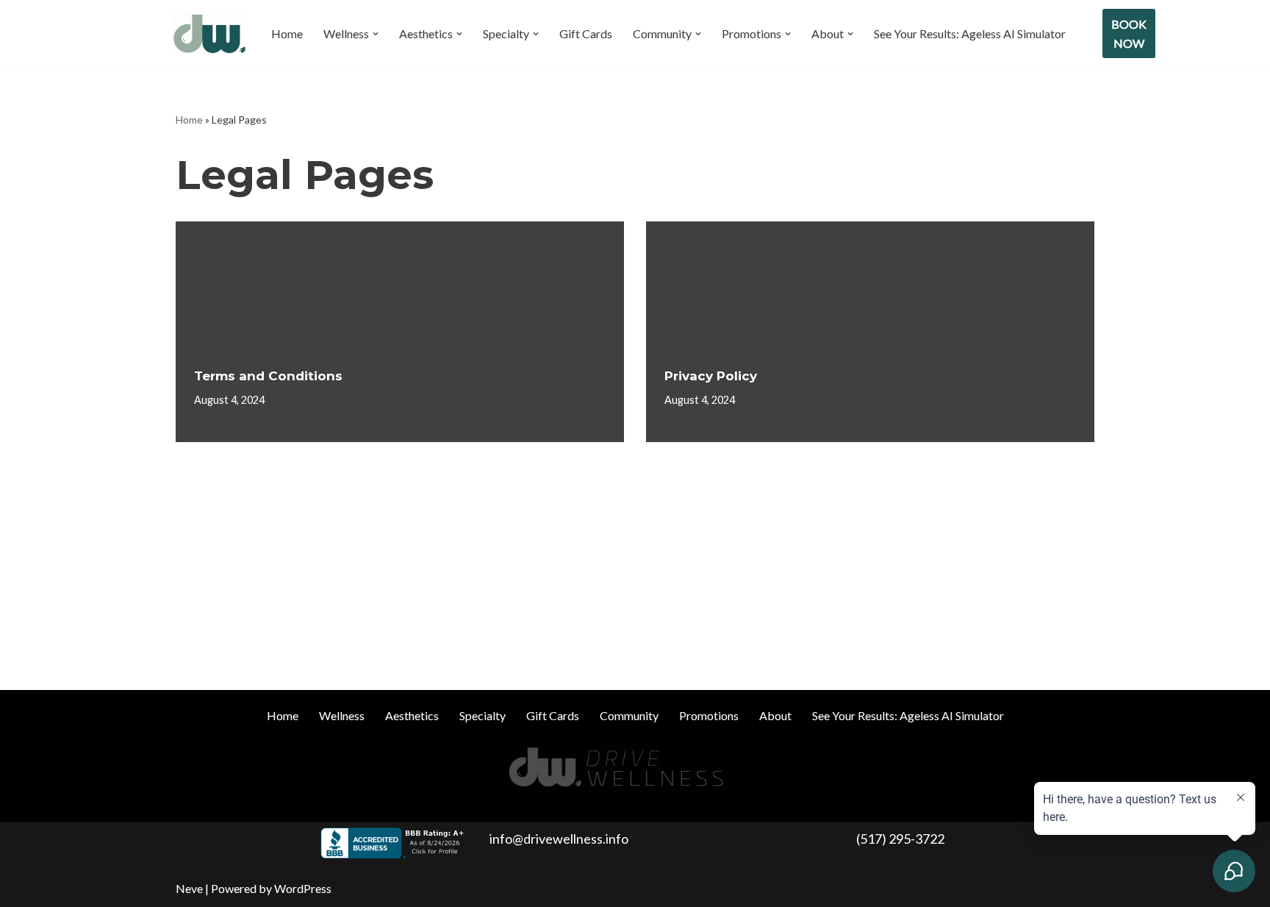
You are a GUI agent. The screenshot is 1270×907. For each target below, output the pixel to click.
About (775, 715)
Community (629, 715)
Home (287, 33)
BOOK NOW (1129, 33)
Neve (189, 888)
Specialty (482, 715)
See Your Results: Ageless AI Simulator (970, 33)
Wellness (342, 715)
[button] (376, 34)
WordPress (302, 888)
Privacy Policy (710, 376)
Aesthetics (412, 715)
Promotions (709, 715)
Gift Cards (585, 33)
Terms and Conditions (268, 376)
